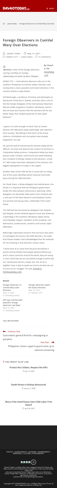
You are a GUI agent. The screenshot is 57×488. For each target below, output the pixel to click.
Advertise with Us (25, 485)
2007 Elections (13, 321)
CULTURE (27, 453)
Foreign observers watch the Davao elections (39, 286)
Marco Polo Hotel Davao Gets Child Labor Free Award (28, 403)
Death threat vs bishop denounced (28, 384)
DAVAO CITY (12, 57)
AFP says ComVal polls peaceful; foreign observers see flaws (12, 302)
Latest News (27, 57)
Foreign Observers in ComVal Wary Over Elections (12, 287)
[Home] (4, 23)
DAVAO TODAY (14, 53)
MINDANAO (17, 453)
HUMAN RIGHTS (21, 452)
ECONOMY (32, 452)
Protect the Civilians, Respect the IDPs (29, 367)
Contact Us (38, 485)
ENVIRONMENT (43, 452)
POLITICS (9, 452)
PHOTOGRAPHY (38, 453)
